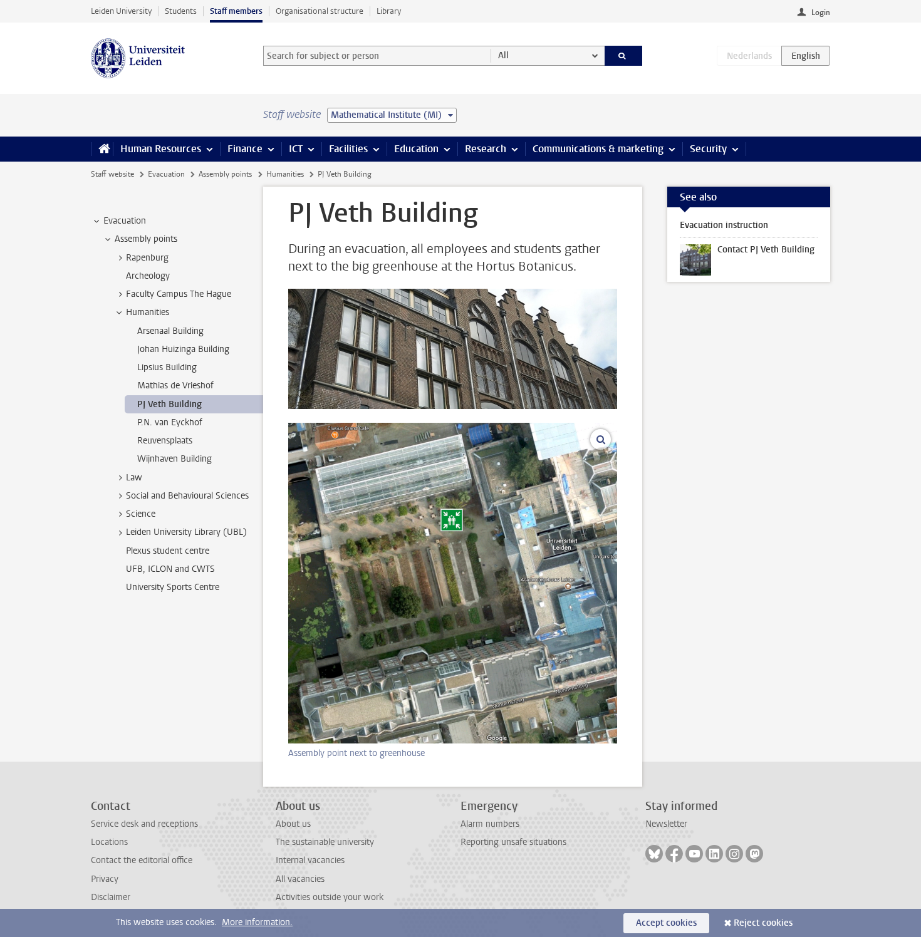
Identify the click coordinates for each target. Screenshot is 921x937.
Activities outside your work (329, 897)
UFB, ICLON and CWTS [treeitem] (170, 569)
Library (389, 11)
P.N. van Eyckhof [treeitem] (169, 422)
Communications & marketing (598, 148)
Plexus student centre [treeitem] (167, 551)
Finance (245, 148)
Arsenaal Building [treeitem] (170, 331)
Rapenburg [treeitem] (147, 258)
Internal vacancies (310, 860)
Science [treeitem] (140, 514)
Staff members (236, 11)
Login (820, 13)
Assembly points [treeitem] (146, 239)
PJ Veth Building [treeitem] (169, 404)
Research (485, 148)
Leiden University (121, 11)
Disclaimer (110, 897)
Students (181, 11)
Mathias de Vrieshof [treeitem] (175, 385)
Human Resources (160, 148)
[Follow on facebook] (674, 853)
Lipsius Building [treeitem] (167, 367)
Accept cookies (666, 923)
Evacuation (166, 174)
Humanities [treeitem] (147, 312)
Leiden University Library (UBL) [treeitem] (186, 532)
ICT (296, 148)
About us (293, 824)
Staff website (112, 174)
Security (708, 148)
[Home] (102, 149)
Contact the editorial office (141, 860)
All (503, 55)
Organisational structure (319, 11)
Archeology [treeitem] (148, 276)
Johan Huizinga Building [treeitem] (183, 349)
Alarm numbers (489, 824)
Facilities (348, 148)
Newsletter (666, 824)
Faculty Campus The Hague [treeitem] (178, 294)
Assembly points (225, 174)
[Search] (624, 56)
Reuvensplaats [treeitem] (164, 441)
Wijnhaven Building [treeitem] (174, 459)
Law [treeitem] (134, 478)
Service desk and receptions (144, 824)
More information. (257, 922)
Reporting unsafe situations (513, 842)
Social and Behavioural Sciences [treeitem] (187, 496)
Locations (109, 842)
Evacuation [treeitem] (124, 221)
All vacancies (300, 879)
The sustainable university (325, 842)
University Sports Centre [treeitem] (172, 587)
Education (416, 148)
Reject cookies (763, 923)
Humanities (285, 174)
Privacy (104, 879)
